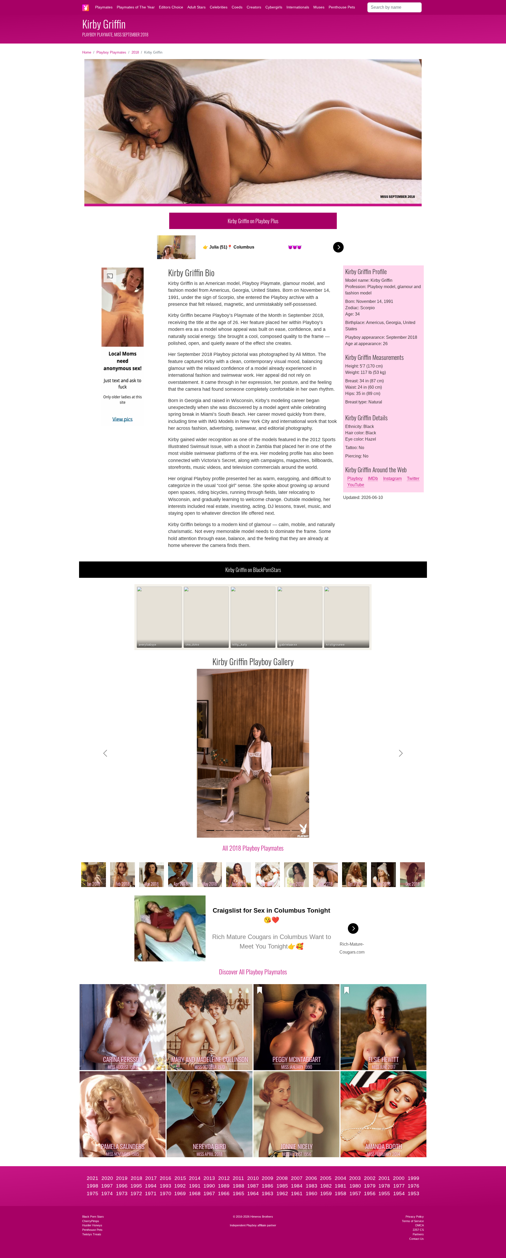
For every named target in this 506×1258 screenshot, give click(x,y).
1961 (297, 1193)
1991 (195, 1186)
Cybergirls (273, 7)
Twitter (413, 478)
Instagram (392, 478)
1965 (238, 1193)
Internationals (297, 7)
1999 (413, 1178)
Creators (254, 7)
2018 (135, 52)
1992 (180, 1186)
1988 (238, 1186)
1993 (165, 1186)
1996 (122, 1186)
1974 (107, 1193)
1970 (165, 1193)
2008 (282, 1178)
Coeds (237, 7)
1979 (370, 1186)
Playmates (104, 7)
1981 (340, 1186)
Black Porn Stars (93, 1216)
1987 (253, 1186)
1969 (180, 1193)
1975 (92, 1193)
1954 (399, 1193)
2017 (151, 1178)
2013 (209, 1178)
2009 (267, 1178)
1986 (267, 1186)
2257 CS (418, 1229)
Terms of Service (413, 1221)
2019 (122, 1178)
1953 (413, 1193)
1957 (355, 1193)
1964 (253, 1193)
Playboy (355, 478)
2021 (92, 1178)
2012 (224, 1178)
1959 (326, 1193)
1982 (326, 1186)
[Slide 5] (248, 830)
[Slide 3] (229, 830)
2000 (399, 1178)
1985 (282, 1186)
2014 (195, 1178)
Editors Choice (171, 7)
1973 (122, 1193)
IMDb (373, 478)
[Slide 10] (296, 830)
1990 (209, 1186)
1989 (224, 1186)
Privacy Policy (415, 1216)
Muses (318, 7)
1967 (209, 1193)
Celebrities (218, 7)
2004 (340, 1178)
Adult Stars (196, 7)
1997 (107, 1186)
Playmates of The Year (136, 7)
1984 (297, 1186)
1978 (384, 1186)
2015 (180, 1178)
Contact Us (416, 1238)
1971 (151, 1193)
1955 (384, 1193)
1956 (370, 1193)
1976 (413, 1186)
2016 (165, 1178)
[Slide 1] (210, 830)
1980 (355, 1186)
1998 (92, 1186)
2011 (238, 1178)
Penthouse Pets (342, 7)
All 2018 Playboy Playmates (253, 847)
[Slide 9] (286, 830)
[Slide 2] (220, 830)
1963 (267, 1193)
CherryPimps (90, 1221)
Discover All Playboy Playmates (253, 971)
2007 (297, 1178)
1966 (224, 1193)
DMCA (419, 1225)
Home (86, 52)
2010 (253, 1178)
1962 (282, 1193)
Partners (418, 1234)
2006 (311, 1178)
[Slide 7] (267, 830)
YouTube (355, 485)
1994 (151, 1186)
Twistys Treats (91, 1234)
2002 (370, 1178)
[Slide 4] (239, 830)
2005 (326, 1178)
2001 (384, 1178)
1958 (340, 1193)
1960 (311, 1193)
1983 (311, 1186)
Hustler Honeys (92, 1225)
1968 (195, 1193)
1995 (136, 1186)
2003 (355, 1178)
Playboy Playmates (111, 52)
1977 (399, 1186)
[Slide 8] (277, 830)
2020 (107, 1178)
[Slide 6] (258, 830)
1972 (136, 1193)
